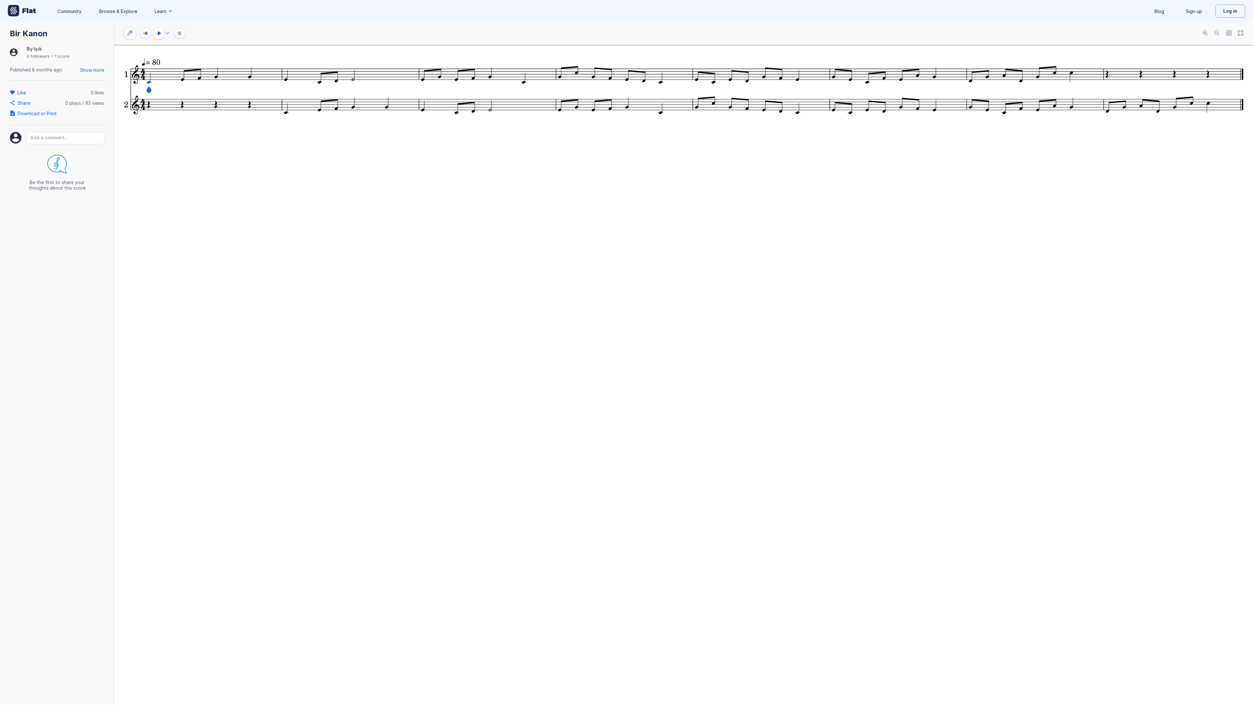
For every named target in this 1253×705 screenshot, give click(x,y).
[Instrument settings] (130, 33)
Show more (92, 70)
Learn (160, 11)
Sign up (1194, 11)
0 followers (38, 56)
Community (69, 11)
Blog (1159, 11)
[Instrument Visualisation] (180, 33)
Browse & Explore (118, 11)
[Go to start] (145, 33)
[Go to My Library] (22, 11)
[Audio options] (167, 33)
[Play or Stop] (159, 33)
